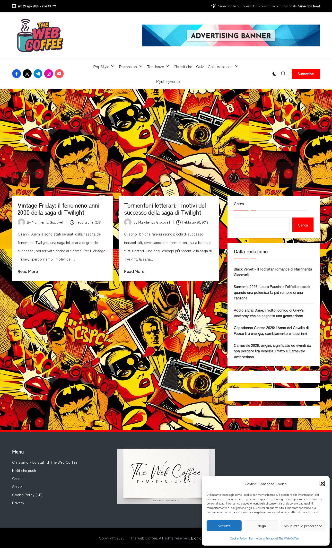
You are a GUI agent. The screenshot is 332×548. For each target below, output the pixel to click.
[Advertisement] (166, 125)
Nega (261, 525)
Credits (18, 478)
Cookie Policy (238, 538)
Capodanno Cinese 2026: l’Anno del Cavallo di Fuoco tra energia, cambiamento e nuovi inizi (271, 330)
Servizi (17, 486)
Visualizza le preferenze (303, 525)
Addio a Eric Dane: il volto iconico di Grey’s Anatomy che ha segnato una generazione (269, 312)
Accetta (224, 525)
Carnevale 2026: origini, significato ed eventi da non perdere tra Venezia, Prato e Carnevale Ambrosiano (272, 350)
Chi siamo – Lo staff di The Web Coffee (44, 462)
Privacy (18, 502)
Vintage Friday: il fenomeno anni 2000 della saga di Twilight (58, 208)
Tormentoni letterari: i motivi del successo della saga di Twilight (165, 208)
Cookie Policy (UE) (27, 494)
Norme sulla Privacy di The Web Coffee (274, 538)
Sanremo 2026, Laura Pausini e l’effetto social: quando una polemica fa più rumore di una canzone (272, 292)
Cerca (239, 203)
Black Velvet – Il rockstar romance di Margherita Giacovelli (273, 271)
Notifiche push (24, 470)
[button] (322, 483)
